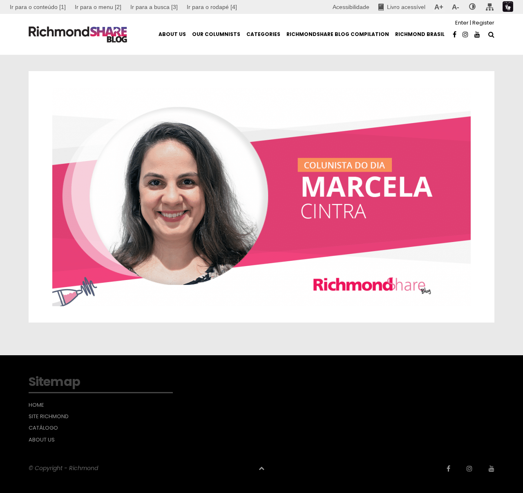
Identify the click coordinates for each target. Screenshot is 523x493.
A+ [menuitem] (438, 7)
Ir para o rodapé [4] (212, 7)
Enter (462, 23)
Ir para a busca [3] (154, 7)
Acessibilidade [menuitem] (351, 7)
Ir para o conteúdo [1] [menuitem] (38, 7)
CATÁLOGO (43, 428)
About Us (42, 440)
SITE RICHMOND (49, 416)
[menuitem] (98, 7)
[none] (472, 7)
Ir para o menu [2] (98, 7)
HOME (36, 405)
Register (483, 23)
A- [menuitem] (455, 7)
